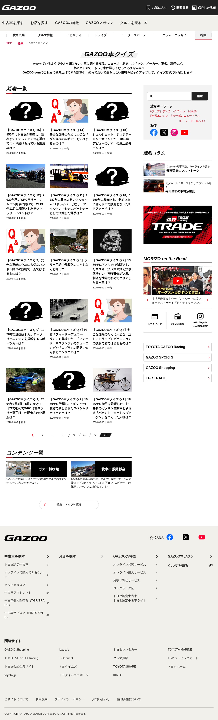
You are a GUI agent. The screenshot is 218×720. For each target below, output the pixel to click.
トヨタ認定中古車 (16, 564)
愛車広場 (19, 35)
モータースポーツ (134, 35)
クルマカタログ (14, 584)
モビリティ (74, 35)
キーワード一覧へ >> (192, 121)
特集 (203, 35)
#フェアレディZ (160, 111)
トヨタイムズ (68, 666)
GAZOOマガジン (99, 23)
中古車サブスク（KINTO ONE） (23, 615)
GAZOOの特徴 (67, 23)
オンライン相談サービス (129, 564)
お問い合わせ (101, 699)
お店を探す (39, 23)
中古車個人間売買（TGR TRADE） (24, 603)
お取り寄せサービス (126, 580)
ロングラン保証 (123, 588)
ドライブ (101, 35)
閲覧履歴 (182, 7)
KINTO (117, 675)
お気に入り (159, 7)
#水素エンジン (159, 115)
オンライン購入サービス (129, 572)
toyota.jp (10, 675)
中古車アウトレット (17, 592)
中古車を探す (13, 23)
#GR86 (192, 111)
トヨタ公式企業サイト (19, 666)
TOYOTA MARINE (180, 649)
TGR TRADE (156, 378)
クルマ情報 (45, 35)
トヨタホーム (177, 666)
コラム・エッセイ (174, 35)
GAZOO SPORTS (159, 357)
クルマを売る (131, 23)
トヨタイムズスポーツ (74, 675)
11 (94, 435)
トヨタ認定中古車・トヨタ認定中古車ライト (129, 598)
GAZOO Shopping (160, 368)
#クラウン (179, 111)
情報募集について (129, 699)
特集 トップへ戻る (69, 504)
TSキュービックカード (183, 658)
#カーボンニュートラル (185, 115)
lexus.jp (64, 649)
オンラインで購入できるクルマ (23, 575)
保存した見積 (207, 7)
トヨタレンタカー (125, 649)
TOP (9, 43)
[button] (147, 300)
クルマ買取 (120, 658)
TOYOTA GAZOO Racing (165, 347)
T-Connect (66, 658)
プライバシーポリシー (70, 699)
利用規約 (41, 699)
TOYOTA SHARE (124, 666)
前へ (32, 435)
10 (84, 435)
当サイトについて (16, 699)
